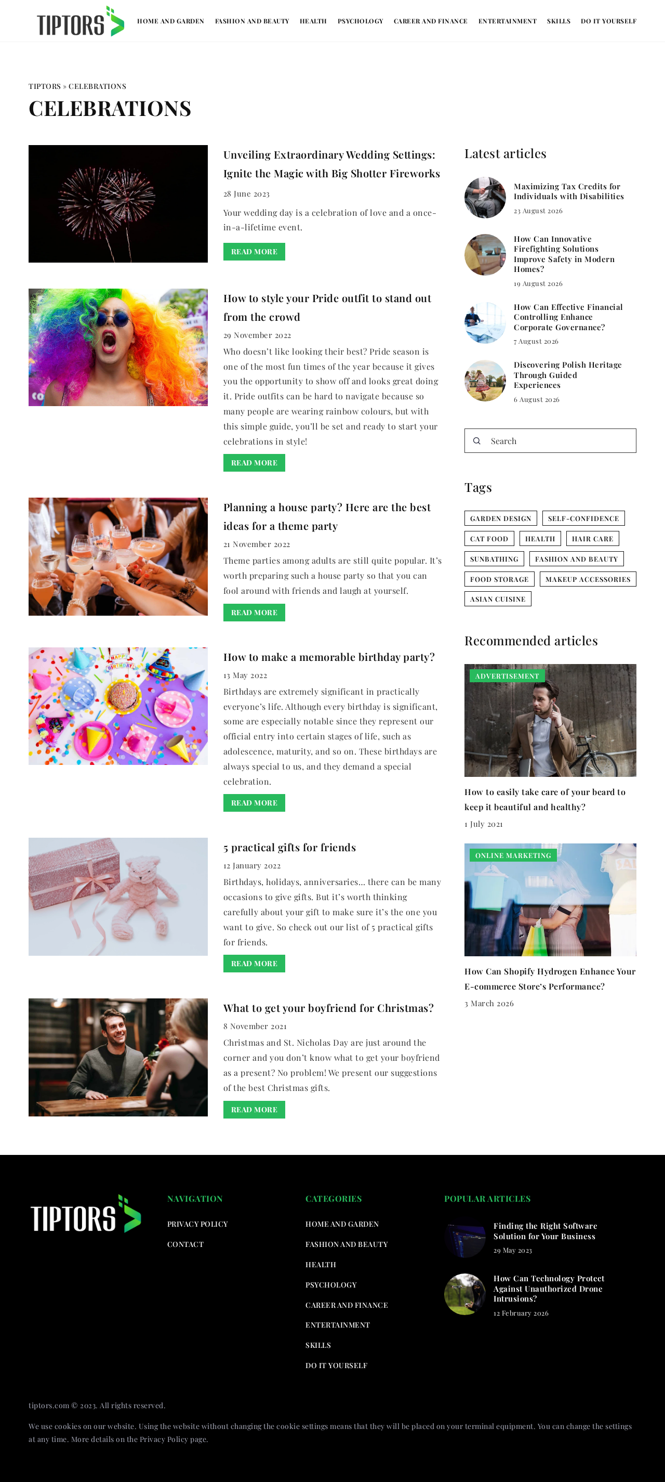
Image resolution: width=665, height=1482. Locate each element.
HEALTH (313, 21)
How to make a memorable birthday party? (329, 656)
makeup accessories (588, 579)
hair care (593, 538)
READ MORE (254, 251)
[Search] (476, 440)
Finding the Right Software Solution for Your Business (545, 1231)
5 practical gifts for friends (289, 847)
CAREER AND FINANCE (431, 21)
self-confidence (583, 518)
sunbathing (494, 558)
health (540, 538)
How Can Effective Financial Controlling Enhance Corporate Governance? (568, 317)
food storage (499, 579)
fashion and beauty (576, 558)
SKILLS (558, 21)
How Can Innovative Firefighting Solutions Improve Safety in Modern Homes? (564, 254)
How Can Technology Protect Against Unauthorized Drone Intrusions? (549, 1288)
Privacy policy (197, 1224)
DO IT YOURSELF (608, 21)
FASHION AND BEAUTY (252, 21)
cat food (489, 538)
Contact (185, 1244)
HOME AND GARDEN (171, 21)
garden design (500, 518)
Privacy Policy (164, 1439)
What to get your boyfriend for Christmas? (328, 1007)
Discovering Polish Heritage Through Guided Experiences (568, 375)
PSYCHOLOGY (360, 21)
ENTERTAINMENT (507, 21)
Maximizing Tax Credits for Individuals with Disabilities (569, 191)
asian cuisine (498, 598)
